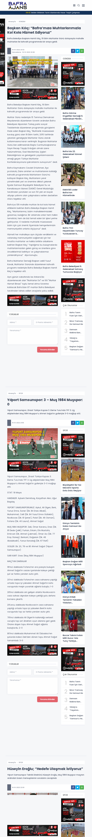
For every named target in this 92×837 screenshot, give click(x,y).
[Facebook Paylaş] (73, 51)
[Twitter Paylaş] (77, 51)
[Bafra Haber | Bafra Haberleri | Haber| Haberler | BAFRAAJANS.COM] (18, 5)
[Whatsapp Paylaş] (82, 51)
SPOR (21, 393)
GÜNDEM (22, 21)
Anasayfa (12, 21)
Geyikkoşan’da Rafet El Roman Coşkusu (53, 13)
